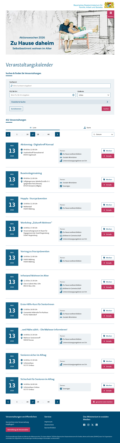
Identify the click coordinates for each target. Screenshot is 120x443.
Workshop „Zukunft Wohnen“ (36, 222)
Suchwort (13, 82)
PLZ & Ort (13, 91)
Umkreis (80, 91)
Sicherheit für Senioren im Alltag (37, 379)
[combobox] (42, 95)
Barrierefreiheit (50, 428)
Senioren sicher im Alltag (33, 354)
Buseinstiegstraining (31, 173)
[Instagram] (88, 425)
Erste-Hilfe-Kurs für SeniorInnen (37, 304)
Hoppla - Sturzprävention (34, 198)
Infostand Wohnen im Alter (35, 275)
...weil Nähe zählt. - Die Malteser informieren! (44, 329)
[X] (92, 425)
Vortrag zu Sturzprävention (35, 251)
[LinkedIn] (96, 425)
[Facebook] (84, 425)
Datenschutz (49, 425)
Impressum (48, 422)
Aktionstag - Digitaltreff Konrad (37, 144)
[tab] (33, 128)
